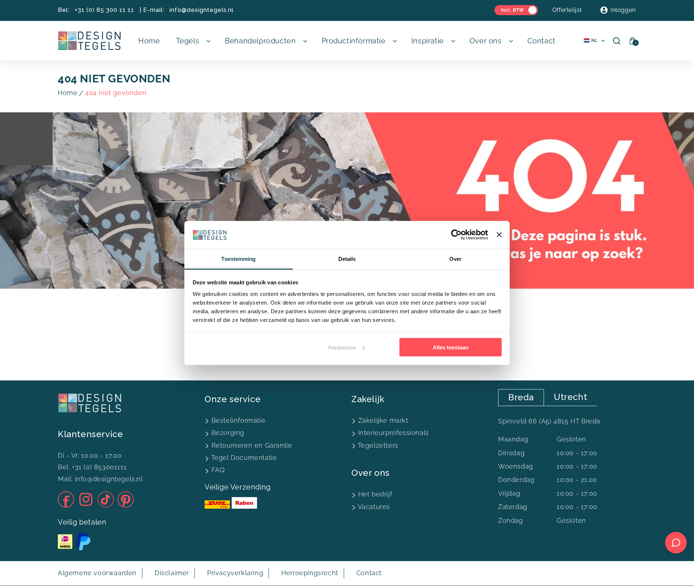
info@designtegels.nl (202, 10)
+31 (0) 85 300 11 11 (104, 10)
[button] (192, 41)
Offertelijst (567, 10)
